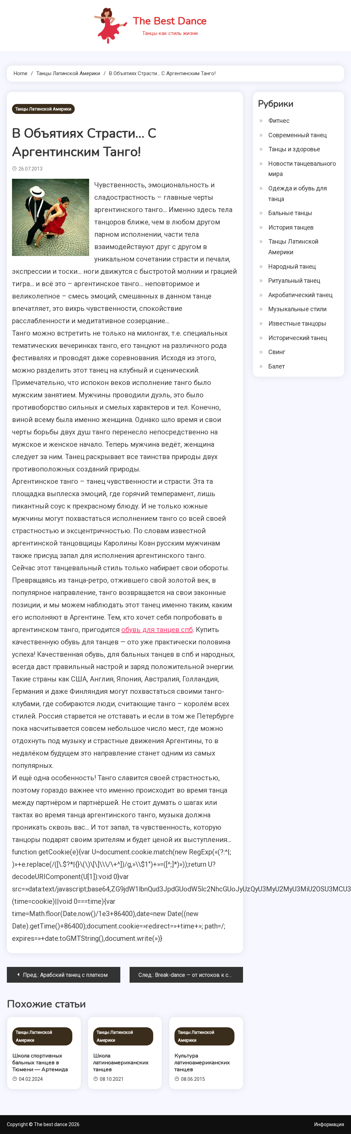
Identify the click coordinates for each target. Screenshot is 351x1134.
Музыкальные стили (297, 309)
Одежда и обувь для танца (297, 193)
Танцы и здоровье (294, 149)
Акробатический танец (300, 295)
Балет (276, 366)
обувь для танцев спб (157, 630)
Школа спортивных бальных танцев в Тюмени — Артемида (40, 1062)
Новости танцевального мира (302, 169)
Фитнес (279, 120)
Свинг (276, 351)
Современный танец (297, 135)
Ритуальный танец (294, 280)
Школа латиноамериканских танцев (121, 1062)
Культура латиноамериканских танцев (202, 1062)
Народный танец (292, 266)
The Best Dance (170, 21)
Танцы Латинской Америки (43, 109)
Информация (329, 1124)
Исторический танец (297, 337)
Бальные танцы (290, 213)
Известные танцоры (297, 323)
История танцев (291, 227)
